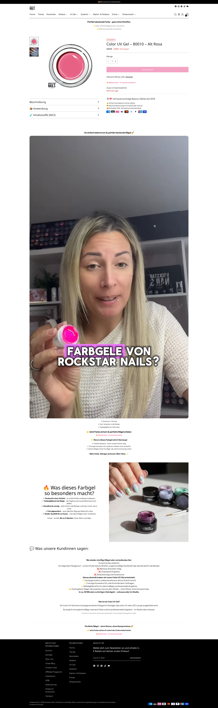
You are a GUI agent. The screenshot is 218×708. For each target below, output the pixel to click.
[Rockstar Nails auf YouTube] (187, 6)
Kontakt (48, 655)
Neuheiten (74, 656)
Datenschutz (51, 684)
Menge (110, 56)
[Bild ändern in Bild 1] (34, 41)
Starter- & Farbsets (77, 673)
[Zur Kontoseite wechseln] (182, 14)
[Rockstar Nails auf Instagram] (179, 6)
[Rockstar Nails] (32, 8)
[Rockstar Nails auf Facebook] (176, 6)
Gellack (72, 660)
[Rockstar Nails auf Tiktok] (184, 6)
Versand (129, 77)
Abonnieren (135, 658)
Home (72, 648)
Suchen (48, 650)
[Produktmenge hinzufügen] (115, 61)
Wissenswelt (75, 682)
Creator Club (51, 667)
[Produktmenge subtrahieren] (109, 61)
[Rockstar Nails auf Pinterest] (182, 6)
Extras (72, 677)
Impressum (50, 676)
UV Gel (72, 665)
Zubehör (73, 669)
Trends (72, 652)
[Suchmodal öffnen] (175, 14)
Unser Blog (50, 663)
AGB (47, 680)
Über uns (49, 659)
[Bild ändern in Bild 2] (34, 52)
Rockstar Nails (49, 702)
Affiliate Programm (53, 672)
